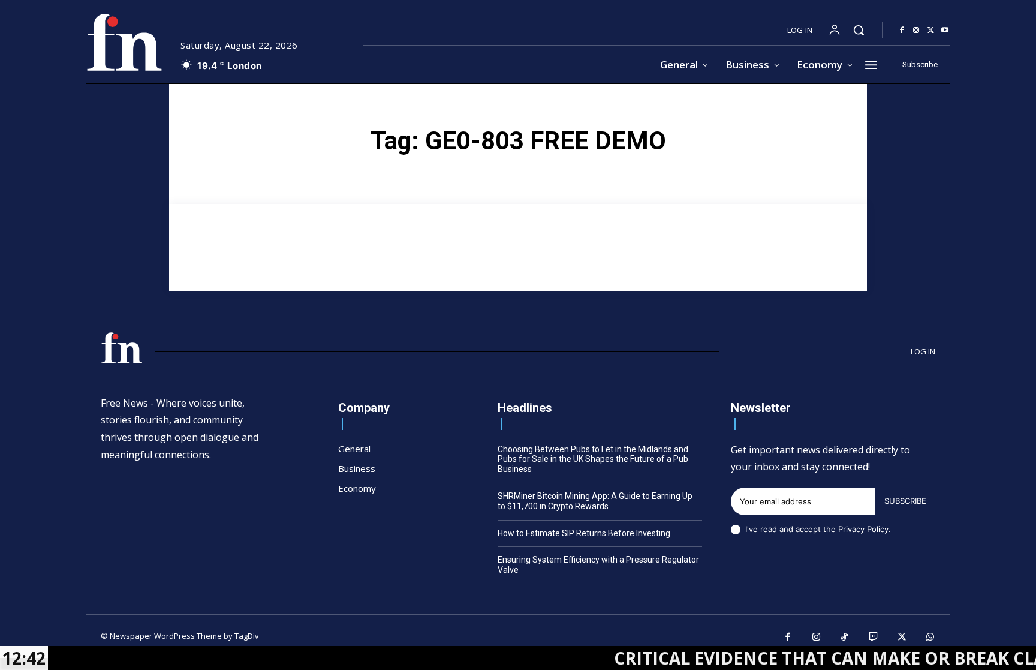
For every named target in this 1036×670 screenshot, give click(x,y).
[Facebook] (902, 30)
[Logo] (124, 42)
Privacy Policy (863, 529)
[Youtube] (945, 30)
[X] (930, 30)
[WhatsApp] (930, 637)
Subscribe (905, 501)
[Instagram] (916, 30)
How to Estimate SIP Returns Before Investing (584, 533)
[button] (858, 30)
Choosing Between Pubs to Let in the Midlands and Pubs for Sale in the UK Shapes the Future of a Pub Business (593, 459)
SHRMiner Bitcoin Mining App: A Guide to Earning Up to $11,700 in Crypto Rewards (595, 501)
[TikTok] (844, 637)
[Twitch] (873, 637)
